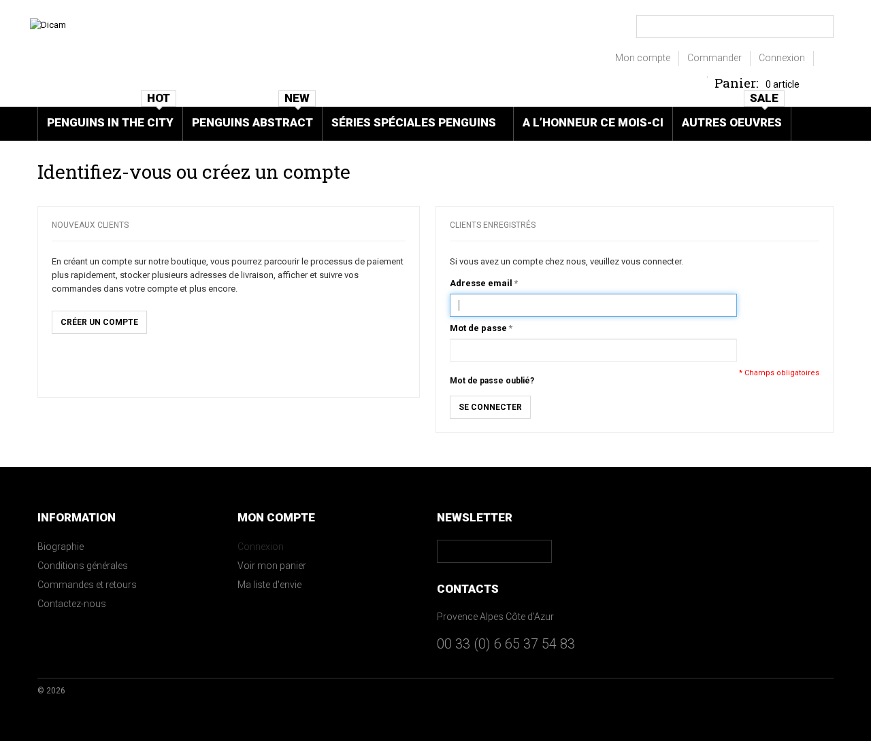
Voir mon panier (271, 565)
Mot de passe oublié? (492, 380)
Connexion (782, 57)
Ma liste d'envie (269, 584)
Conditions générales (82, 565)
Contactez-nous (71, 603)
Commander (714, 57)
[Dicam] (48, 25)
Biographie (60, 546)
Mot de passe (478, 328)
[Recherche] (821, 26)
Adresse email (481, 283)
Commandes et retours (87, 584)
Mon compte (642, 57)
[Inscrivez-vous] (541, 551)
